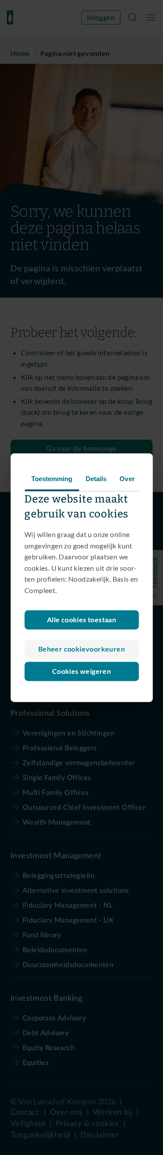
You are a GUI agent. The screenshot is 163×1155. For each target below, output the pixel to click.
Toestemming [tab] (51, 478)
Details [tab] (95, 478)
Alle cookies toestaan (81, 619)
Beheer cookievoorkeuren (81, 649)
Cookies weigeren (81, 671)
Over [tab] (127, 478)
